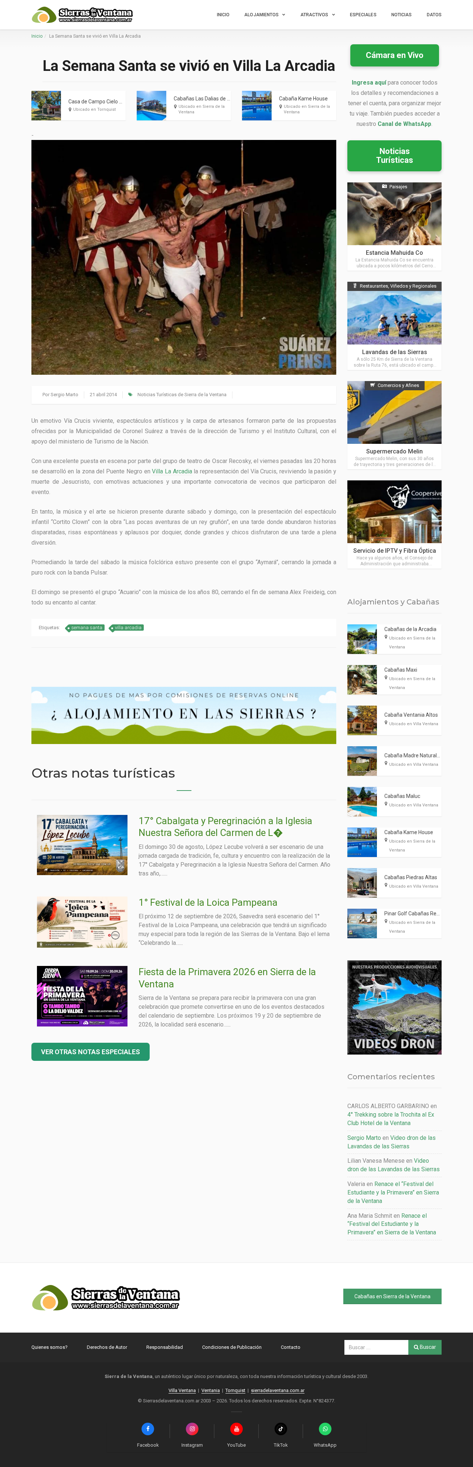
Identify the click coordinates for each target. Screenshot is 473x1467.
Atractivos (314, 14)
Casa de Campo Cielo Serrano (103, 101)
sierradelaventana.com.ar (277, 1390)
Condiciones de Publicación (232, 1347)
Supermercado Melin (394, 451)
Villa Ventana (182, 1390)
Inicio (223, 14)
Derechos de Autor (107, 1347)
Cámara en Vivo (394, 55)
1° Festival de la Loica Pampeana (208, 902)
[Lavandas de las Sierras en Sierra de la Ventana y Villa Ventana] (394, 326)
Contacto (290, 1347)
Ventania (210, 1390)
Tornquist (235, 1390)
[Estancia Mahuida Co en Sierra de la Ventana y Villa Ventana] (394, 226)
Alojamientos (261, 14)
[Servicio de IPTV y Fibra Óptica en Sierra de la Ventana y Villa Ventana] (394, 524)
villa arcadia (128, 627)
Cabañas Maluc (402, 796)
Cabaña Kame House (303, 99)
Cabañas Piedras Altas (410, 877)
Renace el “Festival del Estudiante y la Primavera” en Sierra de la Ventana (393, 1192)
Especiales (363, 14)
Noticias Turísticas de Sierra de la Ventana (182, 394)
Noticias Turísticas (394, 156)
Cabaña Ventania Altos (411, 715)
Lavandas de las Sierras (394, 352)
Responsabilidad (164, 1347)
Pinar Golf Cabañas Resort (415, 913)
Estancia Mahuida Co (394, 252)
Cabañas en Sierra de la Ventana (392, 1296)
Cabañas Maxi (400, 670)
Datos (434, 14)
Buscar (427, 1347)
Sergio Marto (64, 394)
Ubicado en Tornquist (94, 109)
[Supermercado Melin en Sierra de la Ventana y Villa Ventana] (394, 425)
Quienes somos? (49, 1347)
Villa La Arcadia (172, 471)
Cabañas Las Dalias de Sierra (207, 99)
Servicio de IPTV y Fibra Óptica (394, 550)
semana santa (86, 627)
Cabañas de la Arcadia (410, 629)
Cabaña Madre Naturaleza (415, 755)
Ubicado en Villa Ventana (413, 723)
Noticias (401, 14)
